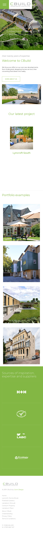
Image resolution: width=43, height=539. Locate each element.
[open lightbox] (21, 138)
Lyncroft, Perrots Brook (10, 498)
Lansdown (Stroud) (8, 503)
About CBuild (6, 511)
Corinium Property (8, 506)
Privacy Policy (7, 516)
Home (4, 496)
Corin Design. (19, 490)
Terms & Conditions (9, 519)
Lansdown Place (8, 508)
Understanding (7, 514)
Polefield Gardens (8, 501)
